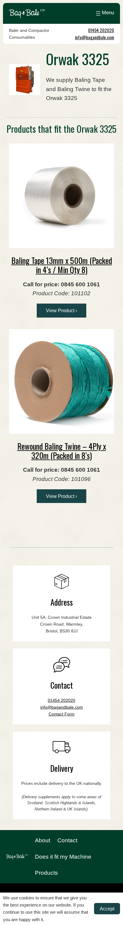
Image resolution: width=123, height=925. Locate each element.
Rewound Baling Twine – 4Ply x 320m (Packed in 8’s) (61, 450)
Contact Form (62, 714)
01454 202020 (101, 30)
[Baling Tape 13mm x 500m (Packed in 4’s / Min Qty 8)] (61, 195)
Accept (107, 908)
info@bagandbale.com (94, 37)
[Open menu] (104, 13)
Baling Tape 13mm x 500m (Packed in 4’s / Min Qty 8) (61, 265)
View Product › (61, 310)
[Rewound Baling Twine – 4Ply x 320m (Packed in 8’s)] (61, 381)
